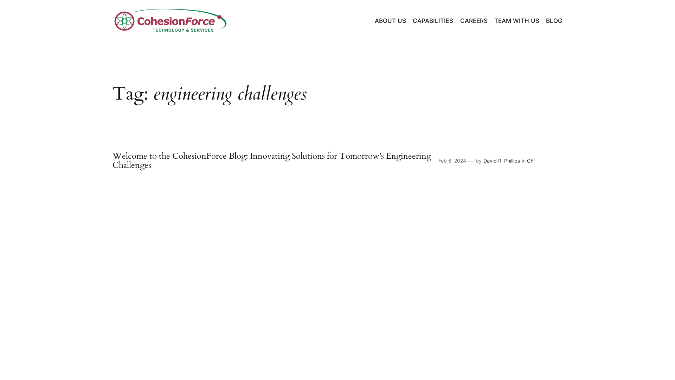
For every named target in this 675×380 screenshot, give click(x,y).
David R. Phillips (501, 161)
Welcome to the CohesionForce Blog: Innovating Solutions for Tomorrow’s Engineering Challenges (271, 161)
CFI (531, 161)
